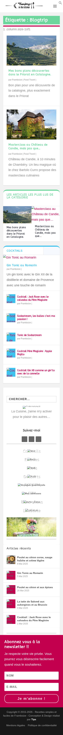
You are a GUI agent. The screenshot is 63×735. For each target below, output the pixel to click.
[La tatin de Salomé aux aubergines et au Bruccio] (11, 603)
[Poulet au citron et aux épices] (11, 589)
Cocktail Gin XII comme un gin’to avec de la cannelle (36, 372)
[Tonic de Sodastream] (11, 337)
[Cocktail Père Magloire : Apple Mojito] (11, 353)
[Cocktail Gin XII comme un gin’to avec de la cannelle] (11, 372)
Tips (33, 719)
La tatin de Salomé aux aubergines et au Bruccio (32, 603)
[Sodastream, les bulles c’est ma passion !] (11, 317)
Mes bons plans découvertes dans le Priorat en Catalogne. (29, 72)
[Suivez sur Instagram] (38, 439)
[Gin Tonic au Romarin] (31, 257)
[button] (60, 3)
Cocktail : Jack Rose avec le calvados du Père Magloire (33, 298)
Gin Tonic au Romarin (22, 265)
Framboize (17, 80)
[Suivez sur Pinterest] (31, 439)
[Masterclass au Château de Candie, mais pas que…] (31, 125)
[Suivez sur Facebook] (24, 439)
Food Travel (29, 80)
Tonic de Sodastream (29, 335)
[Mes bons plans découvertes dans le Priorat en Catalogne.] (31, 51)
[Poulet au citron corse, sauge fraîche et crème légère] (11, 559)
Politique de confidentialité (42, 725)
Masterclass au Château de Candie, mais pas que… (28, 146)
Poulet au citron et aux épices (35, 587)
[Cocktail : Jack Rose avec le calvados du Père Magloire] (11, 298)
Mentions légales (15, 725)
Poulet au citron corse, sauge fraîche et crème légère (34, 559)
